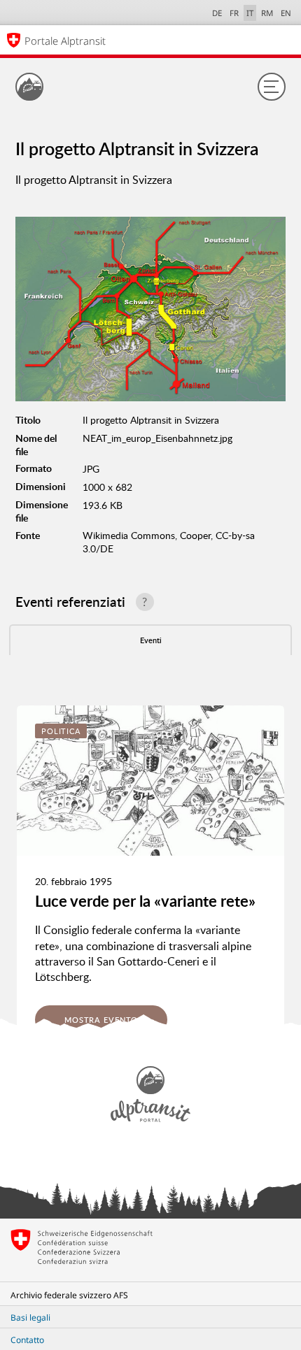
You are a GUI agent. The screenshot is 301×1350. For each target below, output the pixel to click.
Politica (60, 731)
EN (286, 13)
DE (217, 13)
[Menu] (272, 87)
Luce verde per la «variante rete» (145, 901)
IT (249, 13)
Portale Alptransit (65, 41)
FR (234, 13)
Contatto (27, 1340)
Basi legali (30, 1317)
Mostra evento (101, 1019)
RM (267, 13)
